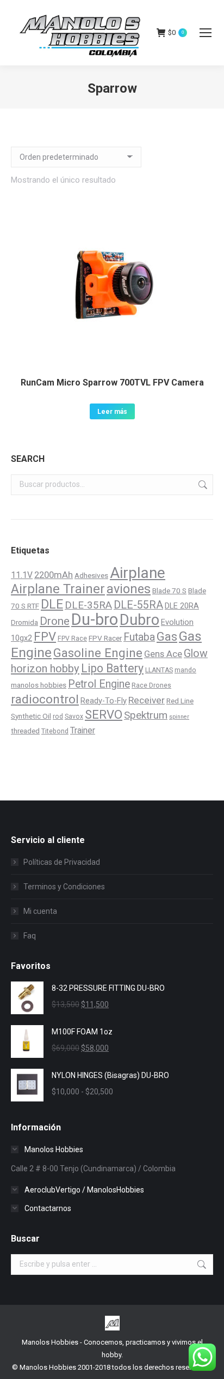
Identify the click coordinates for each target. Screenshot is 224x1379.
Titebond (55, 731)
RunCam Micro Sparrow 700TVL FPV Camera (112, 382)
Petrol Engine (99, 684)
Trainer (82, 730)
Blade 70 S (169, 590)
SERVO (103, 714)
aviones (129, 589)
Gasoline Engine (97, 653)
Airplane (137, 573)
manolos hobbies (38, 685)
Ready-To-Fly (103, 701)
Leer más (112, 411)
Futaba (139, 637)
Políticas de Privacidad (61, 862)
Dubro (139, 620)
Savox (74, 716)
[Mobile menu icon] (205, 32)
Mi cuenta (40, 911)
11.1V (22, 575)
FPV (45, 636)
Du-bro (94, 619)
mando (185, 670)
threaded (25, 730)
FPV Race (72, 638)
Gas (167, 636)
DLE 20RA (182, 606)
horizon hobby (45, 668)
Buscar (201, 484)
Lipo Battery (112, 668)
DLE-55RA (138, 605)
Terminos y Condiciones (64, 886)
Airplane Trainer (58, 589)
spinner (179, 716)
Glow (196, 653)
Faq (29, 935)
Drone (55, 621)
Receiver (146, 700)
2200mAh (53, 575)
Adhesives (91, 575)
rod (58, 716)
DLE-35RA (88, 605)
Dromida (24, 622)
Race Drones (151, 685)
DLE (52, 604)
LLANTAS (159, 670)
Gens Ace (163, 654)
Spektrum (145, 715)
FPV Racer (105, 638)
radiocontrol (45, 699)
